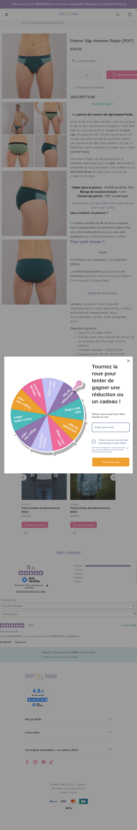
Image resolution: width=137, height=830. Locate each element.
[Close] (128, 361)
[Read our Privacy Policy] (127, 448)
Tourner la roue (111, 462)
